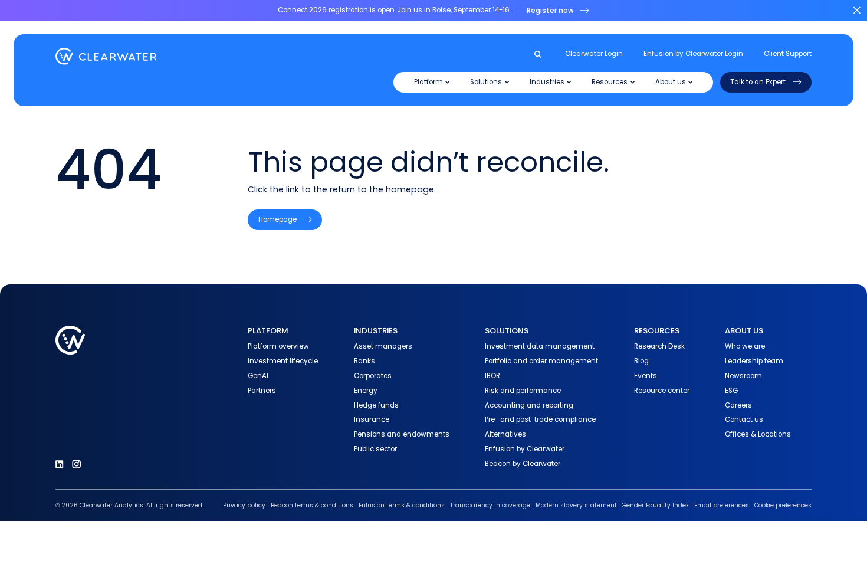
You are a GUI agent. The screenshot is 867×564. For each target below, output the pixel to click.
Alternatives (505, 434)
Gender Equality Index (655, 505)
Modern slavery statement (576, 505)
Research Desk (659, 346)
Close (856, 10)
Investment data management (540, 346)
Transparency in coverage (490, 505)
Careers (738, 405)
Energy (365, 390)
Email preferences (721, 505)
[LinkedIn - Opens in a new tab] (59, 464)
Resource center (661, 390)
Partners (262, 390)
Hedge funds (376, 405)
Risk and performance (523, 390)
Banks (364, 361)
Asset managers (383, 346)
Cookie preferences (783, 505)
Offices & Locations (758, 434)
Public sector (375, 449)
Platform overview (278, 346)
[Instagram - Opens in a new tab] (76, 464)
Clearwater (106, 56)
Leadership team (754, 361)
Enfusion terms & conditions (402, 505)
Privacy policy (244, 505)
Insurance (371, 419)
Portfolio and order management (541, 361)
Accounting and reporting (529, 405)
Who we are (745, 346)
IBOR (492, 376)
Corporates (373, 376)
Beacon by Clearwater (522, 463)
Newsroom (743, 376)
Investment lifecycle (283, 361)
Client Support (788, 53)
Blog (641, 361)
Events (645, 376)
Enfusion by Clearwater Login (693, 53)
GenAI (258, 376)
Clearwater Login (594, 53)
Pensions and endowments (401, 434)
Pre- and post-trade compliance (540, 419)
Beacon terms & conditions (312, 505)
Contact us (744, 419)
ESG (731, 390)
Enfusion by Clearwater (524, 449)
